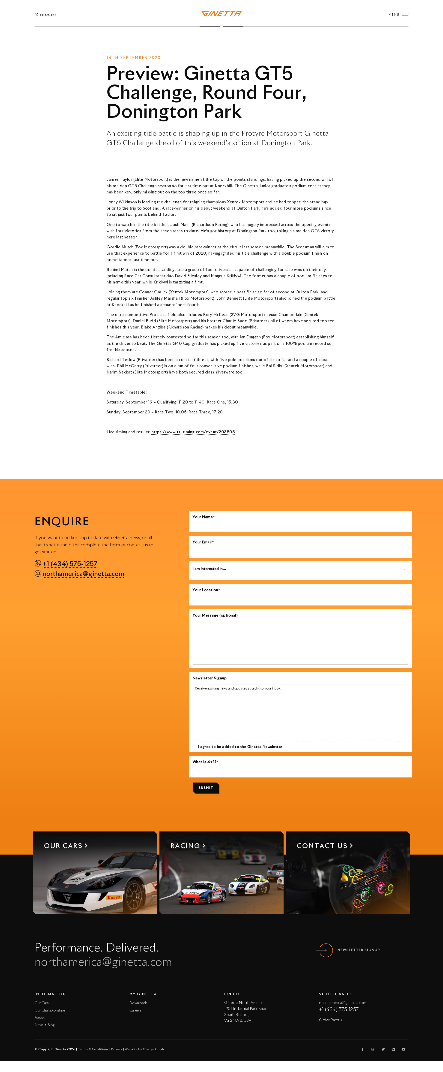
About (40, 1017)
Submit (206, 787)
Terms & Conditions (93, 1049)
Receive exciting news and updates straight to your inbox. (238, 688)
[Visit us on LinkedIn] (393, 1049)
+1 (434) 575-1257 (70, 564)
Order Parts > (331, 1020)
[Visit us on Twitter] (383, 1049)
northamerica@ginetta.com (83, 574)
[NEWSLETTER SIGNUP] (326, 950)
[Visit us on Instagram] (373, 1049)
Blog (51, 1025)
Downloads (138, 1003)
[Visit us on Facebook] (362, 1049)
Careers (135, 1010)
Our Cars (42, 1003)
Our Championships (50, 1010)
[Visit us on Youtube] (403, 1049)
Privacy (116, 1049)
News (211, 39)
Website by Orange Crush (144, 1049)
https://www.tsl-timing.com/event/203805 (193, 432)
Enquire (48, 15)
